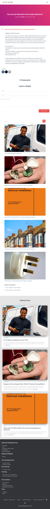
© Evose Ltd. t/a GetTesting (9, 499)
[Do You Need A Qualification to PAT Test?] (25, 138)
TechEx (3, 493)
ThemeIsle (29, 505)
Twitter (46, 499)
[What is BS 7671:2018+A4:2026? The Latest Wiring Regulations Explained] (25, 202)
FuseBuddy (4, 492)
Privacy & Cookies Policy (38, 499)
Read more (8, 345)
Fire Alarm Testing (6, 463)
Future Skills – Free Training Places (9, 474)
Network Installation (6, 451)
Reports (3, 456)
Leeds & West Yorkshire (7, 485)
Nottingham (4, 484)
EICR (4, 425)
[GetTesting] (8, 2)
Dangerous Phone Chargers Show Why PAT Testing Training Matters (18, 185)
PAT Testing (6, 337)
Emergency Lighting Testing (8, 448)
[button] (25, 29)
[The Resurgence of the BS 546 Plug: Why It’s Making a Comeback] (25, 265)
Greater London (5, 482)
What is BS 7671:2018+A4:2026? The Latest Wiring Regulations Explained (19, 217)
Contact (19, 499)
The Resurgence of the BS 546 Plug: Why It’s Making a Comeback (18, 280)
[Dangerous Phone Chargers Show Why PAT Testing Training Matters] (25, 170)
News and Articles (27, 499)
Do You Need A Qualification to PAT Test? (12, 153)
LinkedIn (25, 503)
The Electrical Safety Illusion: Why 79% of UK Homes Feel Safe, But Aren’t (19, 249)
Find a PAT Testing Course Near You (9, 476)
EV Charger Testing (6, 469)
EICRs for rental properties (15, 287)
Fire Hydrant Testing (6, 464)
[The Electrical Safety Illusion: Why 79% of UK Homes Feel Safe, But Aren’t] (25, 233)
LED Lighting (4, 449)
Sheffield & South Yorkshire (7, 486)
